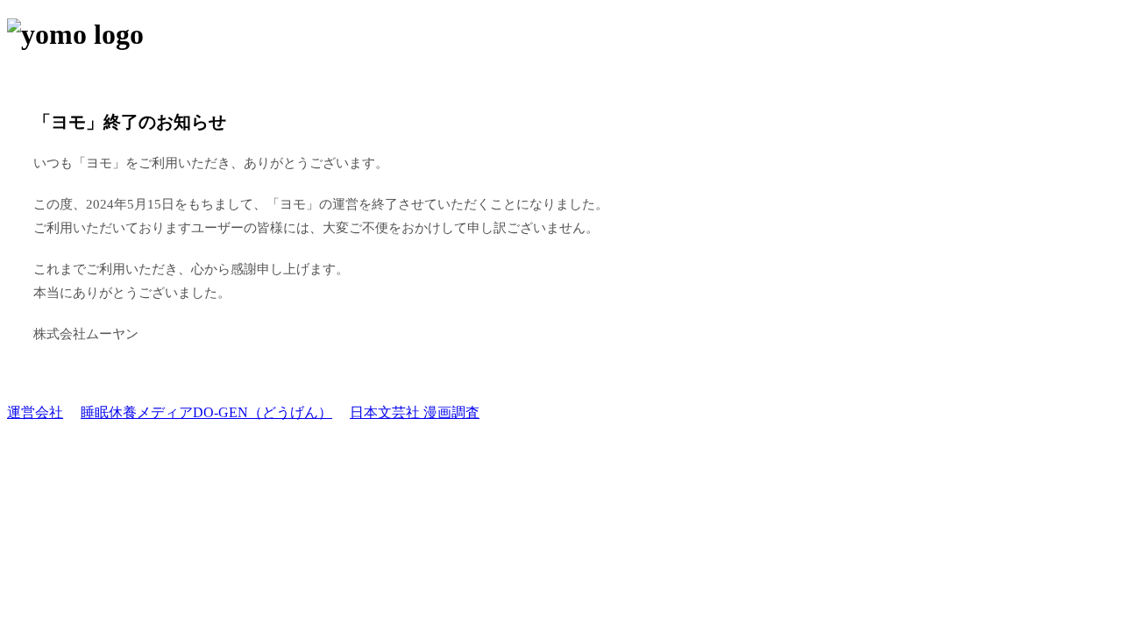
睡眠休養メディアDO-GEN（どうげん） (206, 412)
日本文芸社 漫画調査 (414, 412)
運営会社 (35, 412)
